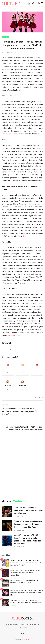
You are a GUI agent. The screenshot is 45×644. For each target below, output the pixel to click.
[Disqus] (22, 467)
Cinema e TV (24, 625)
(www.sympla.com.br (15, 336)
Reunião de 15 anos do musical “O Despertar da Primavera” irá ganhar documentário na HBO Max (26, 592)
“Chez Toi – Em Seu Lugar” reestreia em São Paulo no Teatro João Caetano (28, 510)
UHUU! (25, 236)
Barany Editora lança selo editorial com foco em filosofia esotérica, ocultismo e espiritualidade (25, 572)
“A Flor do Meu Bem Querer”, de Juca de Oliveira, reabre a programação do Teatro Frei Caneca (26, 602)
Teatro (5, 37)
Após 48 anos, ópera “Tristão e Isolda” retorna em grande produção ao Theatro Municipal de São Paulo (27, 539)
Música (16, 625)
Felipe (28, 639)
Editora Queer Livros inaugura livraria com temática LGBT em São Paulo (24, 581)
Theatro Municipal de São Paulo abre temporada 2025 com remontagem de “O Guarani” (19, 411)
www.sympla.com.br (9, 134)
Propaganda (22, 627)
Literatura (34, 625)
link (15, 181)
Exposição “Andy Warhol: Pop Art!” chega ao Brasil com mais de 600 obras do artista (24, 428)
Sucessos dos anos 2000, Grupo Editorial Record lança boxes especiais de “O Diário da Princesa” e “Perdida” (25, 562)
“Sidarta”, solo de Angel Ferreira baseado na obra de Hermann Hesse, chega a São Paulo (28, 524)
